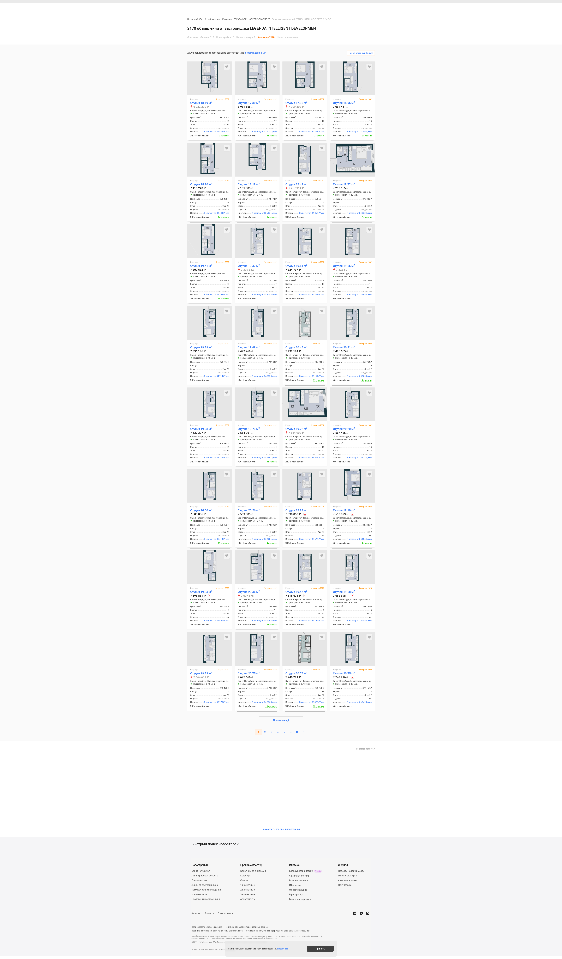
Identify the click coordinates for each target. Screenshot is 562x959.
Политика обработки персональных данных (246, 927)
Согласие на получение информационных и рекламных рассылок (278, 931)
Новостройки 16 (225, 37)
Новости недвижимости (351, 871)
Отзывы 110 (207, 37)
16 (297, 732)
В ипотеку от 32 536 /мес (216, 131)
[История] (346, 7)
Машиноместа (199, 894)
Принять (320, 948)
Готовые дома (199, 880)
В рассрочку (296, 894)
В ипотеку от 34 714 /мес (216, 376)
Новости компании (287, 37)
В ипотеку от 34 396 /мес (359, 294)
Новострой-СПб (194, 19)
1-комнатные (247, 885)
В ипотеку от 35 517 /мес (359, 457)
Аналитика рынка (348, 880)
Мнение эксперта (347, 875)
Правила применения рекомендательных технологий (217, 931)
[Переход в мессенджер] (368, 913)
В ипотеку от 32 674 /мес (264, 131)
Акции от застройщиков (204, 885)
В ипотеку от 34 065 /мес (311, 213)
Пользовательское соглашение (206, 927)
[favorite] (353, 7)
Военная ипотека (298, 880)
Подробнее (282, 949)
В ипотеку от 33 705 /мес (264, 213)
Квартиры (244, 7)
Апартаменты (247, 899)
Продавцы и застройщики (205, 899)
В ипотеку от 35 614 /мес (216, 539)
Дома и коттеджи (261, 7)
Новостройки (229, 7)
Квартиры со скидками (253, 871)
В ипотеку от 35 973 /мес (216, 702)
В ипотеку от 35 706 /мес (264, 620)
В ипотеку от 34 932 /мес (264, 376)
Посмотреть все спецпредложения (281, 829)
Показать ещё (281, 720)
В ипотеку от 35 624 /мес (359, 539)
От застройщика (298, 889)
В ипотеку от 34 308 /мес (264, 294)
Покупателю (345, 885)
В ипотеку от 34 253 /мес (359, 213)
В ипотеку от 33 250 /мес (359, 131)
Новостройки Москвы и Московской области (213, 949)
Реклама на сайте (226, 913)
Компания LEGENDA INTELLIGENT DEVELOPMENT (246, 19)
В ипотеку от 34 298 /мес (216, 294)
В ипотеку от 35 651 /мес (216, 620)
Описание (192, 37)
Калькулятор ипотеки (305, 871)
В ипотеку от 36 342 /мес (359, 702)
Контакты (209, 913)
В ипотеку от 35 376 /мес (216, 457)
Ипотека (277, 7)
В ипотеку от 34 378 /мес (311, 294)
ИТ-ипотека (295, 885)
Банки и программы (300, 899)
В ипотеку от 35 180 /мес (359, 376)
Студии (244, 880)
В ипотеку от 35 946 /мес (359, 620)
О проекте (196, 913)
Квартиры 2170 (266, 37)
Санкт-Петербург (200, 871)
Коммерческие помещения (206, 889)
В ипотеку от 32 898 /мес (311, 131)
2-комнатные (247, 889)
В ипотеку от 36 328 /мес (311, 702)
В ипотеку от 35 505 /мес (311, 457)
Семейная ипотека (299, 875)
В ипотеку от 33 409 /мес (216, 213)
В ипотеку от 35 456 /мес (264, 457)
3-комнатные (247, 894)
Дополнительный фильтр (361, 53)
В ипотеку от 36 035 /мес (264, 702)
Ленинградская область (204, 875)
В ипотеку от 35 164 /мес (311, 376)
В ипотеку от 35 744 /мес (311, 620)
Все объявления (212, 19)
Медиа (288, 7)
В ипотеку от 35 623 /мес (264, 539)
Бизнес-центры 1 (245, 37)
